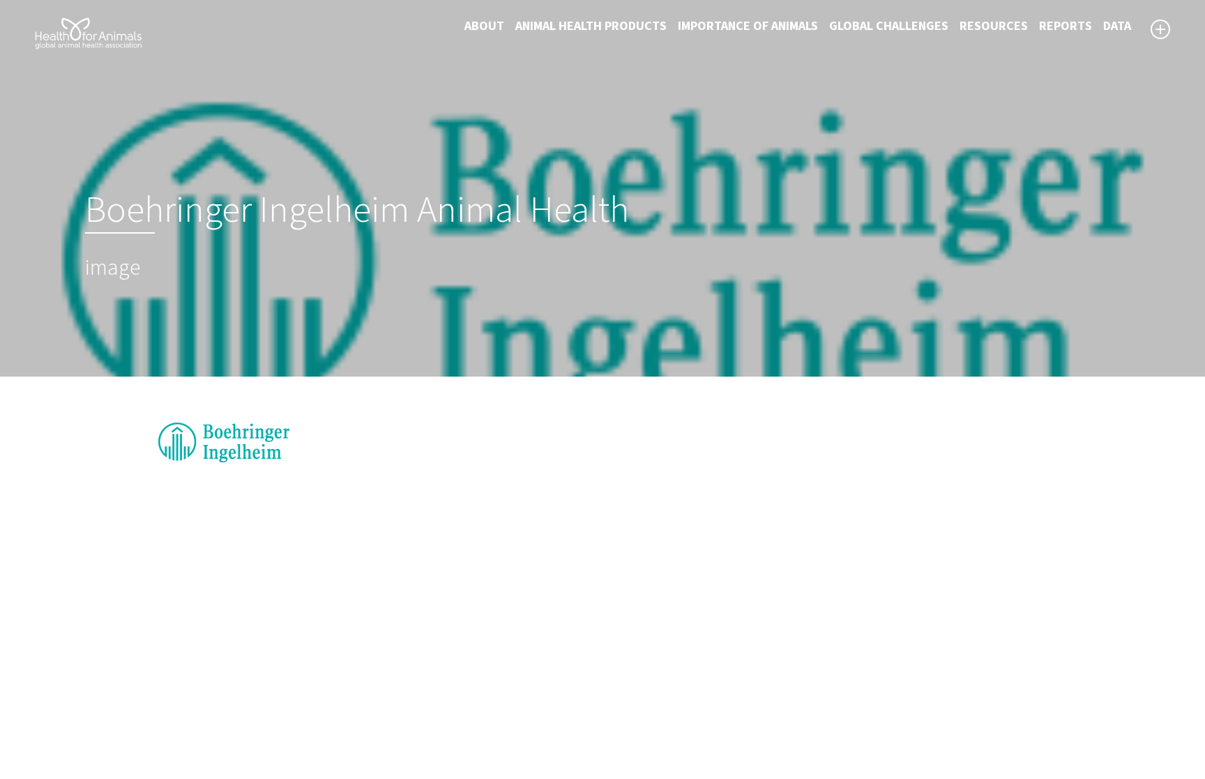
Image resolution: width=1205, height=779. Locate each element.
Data (1117, 26)
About (484, 26)
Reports (1065, 26)
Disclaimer (640, 662)
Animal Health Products (591, 26)
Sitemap (634, 679)
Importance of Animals (748, 26)
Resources (994, 26)
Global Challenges (888, 26)
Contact (634, 696)
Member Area (648, 729)
